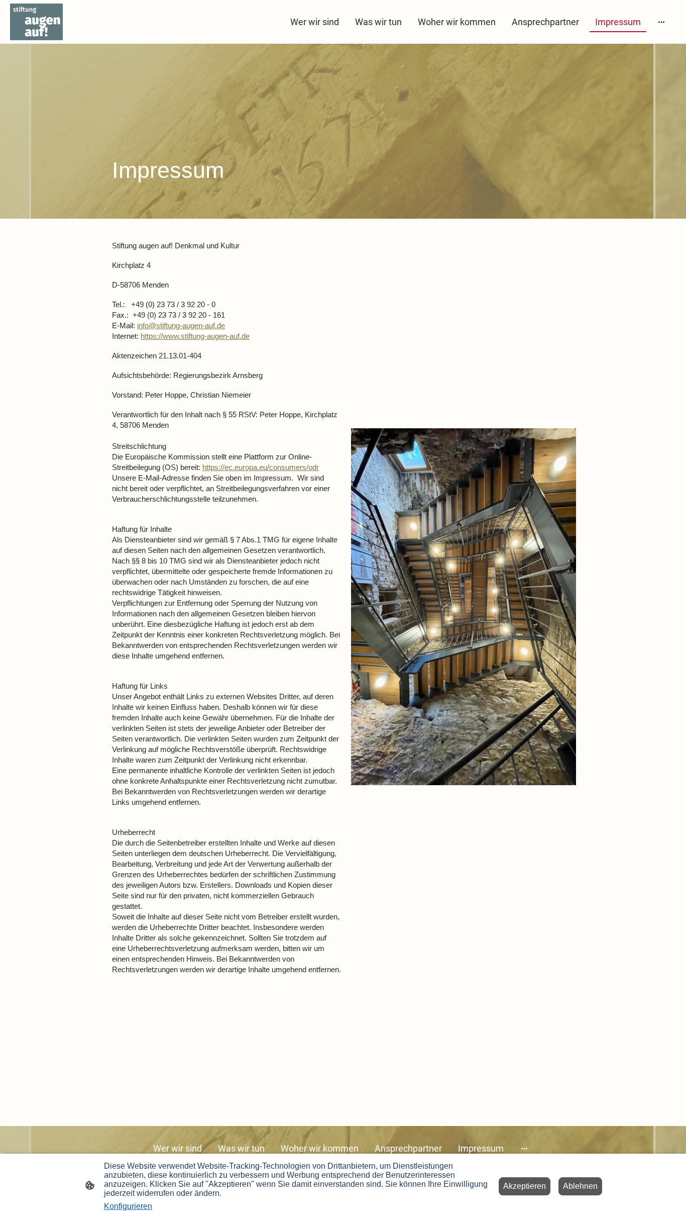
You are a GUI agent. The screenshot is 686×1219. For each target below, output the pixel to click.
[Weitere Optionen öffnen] (661, 22)
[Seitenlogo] (36, 22)
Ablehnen (580, 1186)
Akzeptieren (524, 1186)
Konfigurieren (128, 1206)
